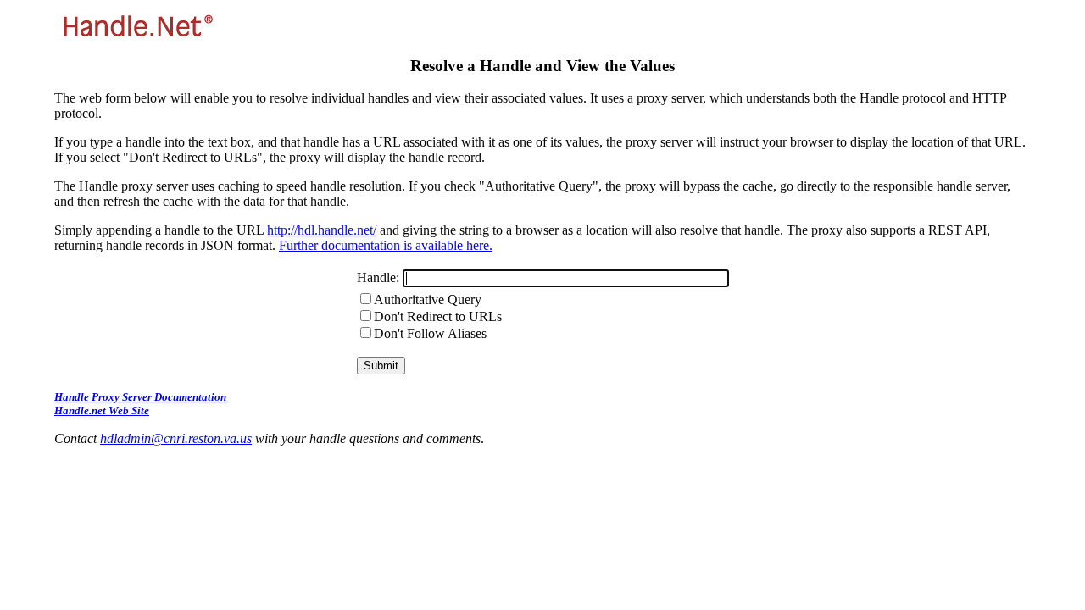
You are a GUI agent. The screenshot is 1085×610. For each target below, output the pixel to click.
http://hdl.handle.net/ (321, 230)
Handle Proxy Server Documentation (140, 397)
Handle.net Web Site (101, 410)
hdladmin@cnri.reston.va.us (176, 438)
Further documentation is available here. (385, 245)
